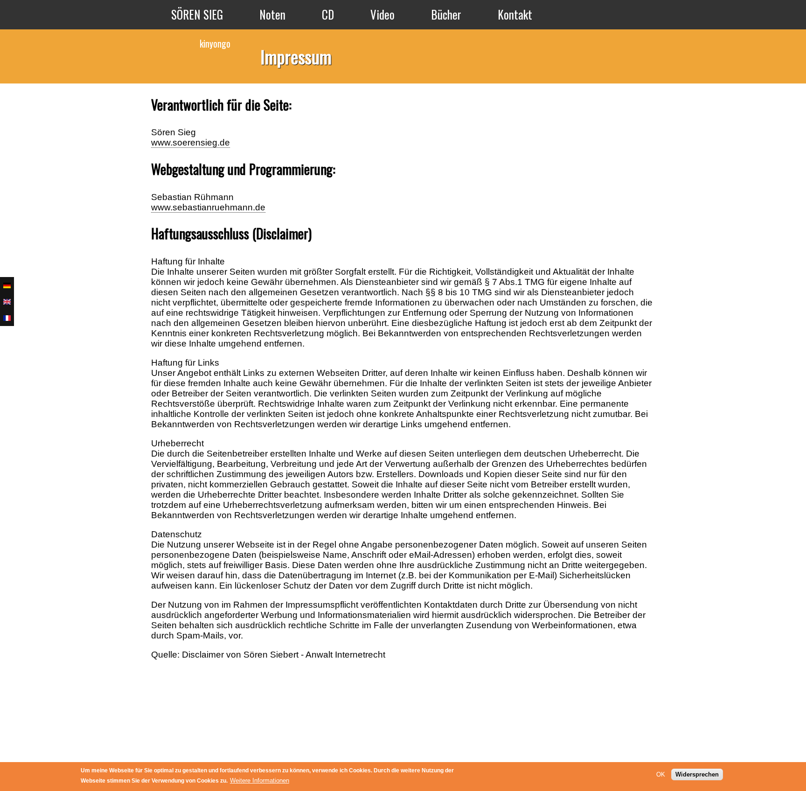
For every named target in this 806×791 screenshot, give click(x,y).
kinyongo (215, 43)
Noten (272, 14)
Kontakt (515, 14)
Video (382, 14)
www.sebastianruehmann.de (208, 207)
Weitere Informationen (259, 780)
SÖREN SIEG (197, 14)
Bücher (446, 14)
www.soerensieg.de (190, 142)
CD (328, 14)
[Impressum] (7, 285)
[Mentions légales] (7, 318)
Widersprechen (697, 773)
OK (660, 773)
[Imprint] (7, 301)
